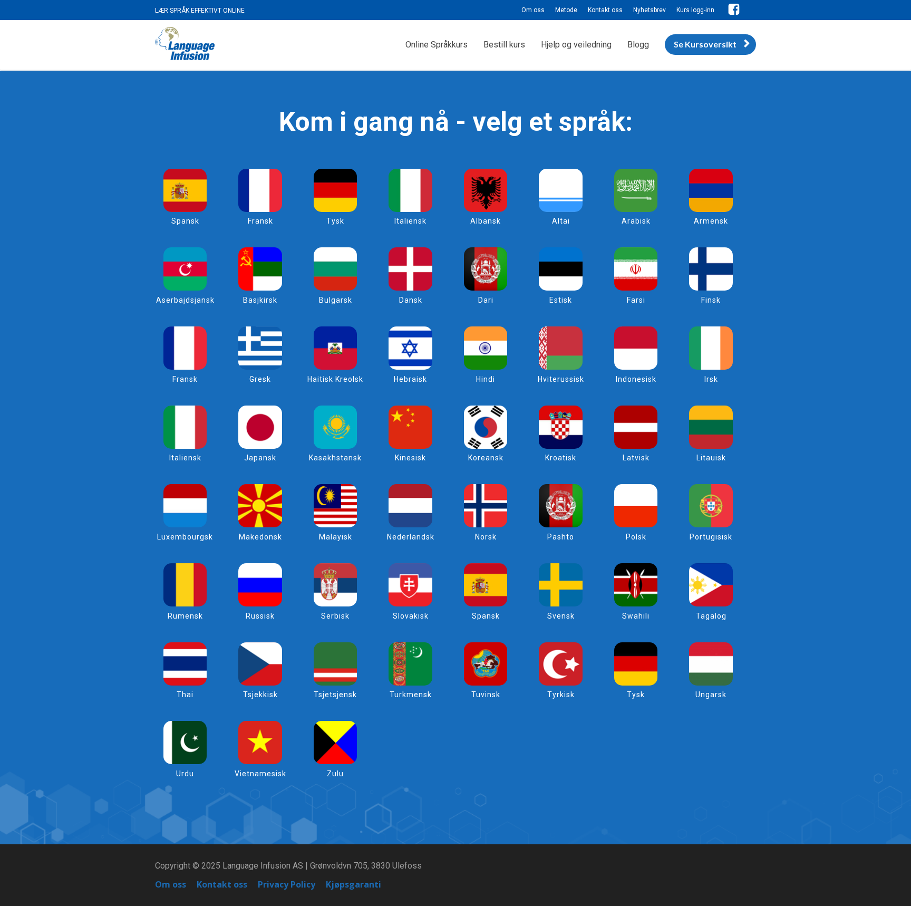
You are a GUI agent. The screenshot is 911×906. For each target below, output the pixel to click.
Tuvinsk (485, 694)
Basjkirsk (260, 300)
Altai (561, 221)
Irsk (711, 379)
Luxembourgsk (185, 537)
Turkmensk (411, 694)
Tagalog (711, 616)
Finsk (711, 300)
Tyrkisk (561, 694)
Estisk (560, 300)
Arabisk (636, 221)
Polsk (636, 537)
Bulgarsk (335, 300)
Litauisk (711, 458)
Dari (485, 300)
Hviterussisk (561, 379)
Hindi (485, 379)
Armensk (711, 221)
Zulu (335, 773)
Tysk (335, 221)
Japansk (260, 458)
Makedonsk (260, 537)
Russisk (260, 616)
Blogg (638, 45)
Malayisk (335, 537)
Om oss (533, 10)
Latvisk (636, 458)
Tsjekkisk (260, 694)
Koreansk (485, 458)
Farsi (636, 300)
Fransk (260, 221)
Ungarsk (710, 694)
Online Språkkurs (436, 45)
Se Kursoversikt (705, 44)
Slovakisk (411, 616)
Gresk (260, 379)
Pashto (560, 537)
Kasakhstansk (335, 458)
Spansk (185, 221)
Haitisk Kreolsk (335, 379)
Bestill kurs (504, 45)
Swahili (636, 616)
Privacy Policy (286, 885)
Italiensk (410, 221)
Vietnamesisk (260, 773)
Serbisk (335, 616)
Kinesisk (410, 458)
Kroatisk (560, 458)
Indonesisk (636, 379)
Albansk (485, 221)
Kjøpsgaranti (353, 885)
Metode (566, 10)
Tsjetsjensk (335, 694)
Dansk (410, 300)
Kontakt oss (605, 10)
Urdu (185, 773)
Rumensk (185, 616)
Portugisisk (711, 537)
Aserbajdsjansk (185, 300)
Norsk (486, 537)
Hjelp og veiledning (576, 45)
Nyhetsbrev (649, 10)
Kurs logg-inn (695, 10)
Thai (185, 694)
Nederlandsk (410, 537)
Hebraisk (410, 379)
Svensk (561, 616)
